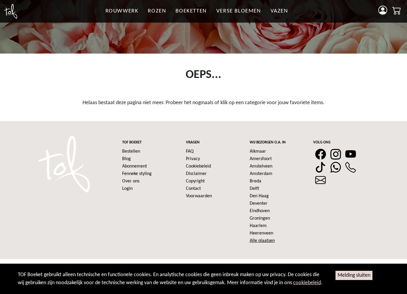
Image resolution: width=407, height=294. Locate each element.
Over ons (130, 181)
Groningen (260, 218)
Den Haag (259, 196)
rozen (157, 11)
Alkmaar (258, 151)
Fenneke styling (137, 173)
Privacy (193, 159)
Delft (254, 188)
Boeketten (190, 11)
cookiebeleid (307, 283)
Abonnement (134, 166)
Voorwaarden (199, 196)
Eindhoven (260, 211)
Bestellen (131, 151)
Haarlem (258, 225)
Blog (126, 159)
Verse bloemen (238, 11)
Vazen (279, 11)
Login (127, 188)
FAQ (190, 151)
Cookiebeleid (198, 166)
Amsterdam (261, 173)
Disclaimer (196, 173)
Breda (255, 181)
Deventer (259, 203)
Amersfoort (261, 159)
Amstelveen (261, 166)
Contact (193, 188)
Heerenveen (261, 233)
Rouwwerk (122, 11)
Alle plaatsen (262, 240)
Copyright (195, 181)
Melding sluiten (354, 275)
